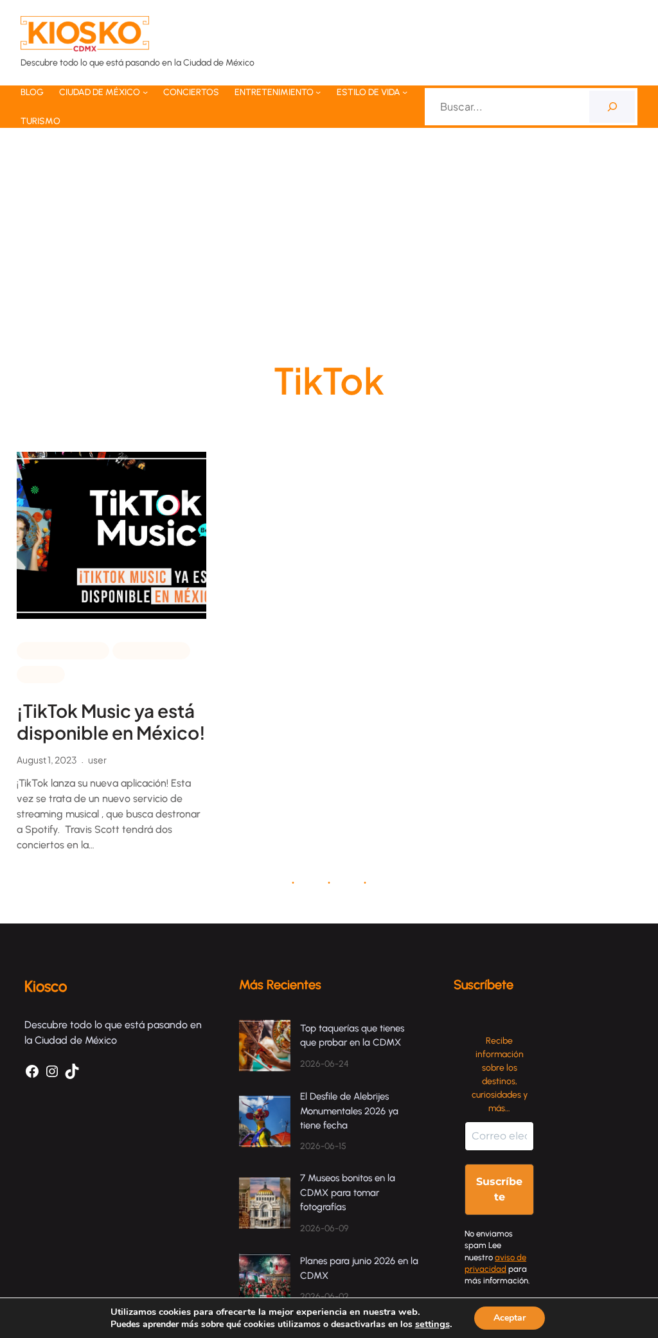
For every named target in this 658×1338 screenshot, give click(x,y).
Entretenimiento (63, 650)
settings (432, 1324)
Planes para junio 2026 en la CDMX (359, 1268)
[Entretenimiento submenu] (318, 91)
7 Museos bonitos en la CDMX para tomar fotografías (347, 1192)
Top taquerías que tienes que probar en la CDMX (352, 1035)
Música (40, 673)
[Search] (612, 106)
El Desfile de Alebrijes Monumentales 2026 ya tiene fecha (349, 1111)
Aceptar (510, 1318)
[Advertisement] (329, 247)
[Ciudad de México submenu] (145, 91)
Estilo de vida (151, 650)
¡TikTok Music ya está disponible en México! (111, 721)
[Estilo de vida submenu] (404, 91)
